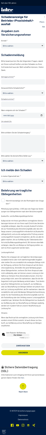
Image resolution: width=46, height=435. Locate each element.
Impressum (23, 415)
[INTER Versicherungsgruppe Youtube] (17, 425)
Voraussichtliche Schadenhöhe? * (13, 88)
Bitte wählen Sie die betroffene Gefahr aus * (16, 156)
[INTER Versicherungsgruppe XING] (33, 425)
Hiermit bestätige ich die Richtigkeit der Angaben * (25, 202)
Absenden (23, 353)
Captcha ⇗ (24, 337)
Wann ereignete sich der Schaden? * (14, 110)
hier (22, 378)
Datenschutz (23, 419)
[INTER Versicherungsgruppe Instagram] (23, 425)
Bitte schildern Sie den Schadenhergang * (16, 133)
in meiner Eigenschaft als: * (11, 176)
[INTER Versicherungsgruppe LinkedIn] (28, 425)
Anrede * (4, 41)
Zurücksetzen (23, 346)
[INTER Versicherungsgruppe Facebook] (12, 425)
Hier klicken (18, 335)
